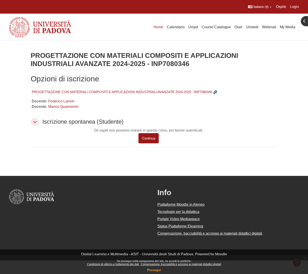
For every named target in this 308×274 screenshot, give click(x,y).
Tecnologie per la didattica (178, 212)
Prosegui (154, 270)
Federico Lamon (61, 101)
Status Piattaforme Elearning (180, 226)
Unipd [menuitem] (193, 27)
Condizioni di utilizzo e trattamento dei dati (113, 264)
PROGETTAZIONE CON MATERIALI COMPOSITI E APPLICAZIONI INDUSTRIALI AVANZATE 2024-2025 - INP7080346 (122, 92)
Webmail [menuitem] (269, 27)
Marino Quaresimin (63, 107)
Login (294, 7)
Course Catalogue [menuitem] (216, 27)
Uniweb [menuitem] (252, 27)
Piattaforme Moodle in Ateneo (181, 204)
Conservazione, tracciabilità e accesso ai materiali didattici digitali (181, 264)
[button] (259, 7)
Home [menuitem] (158, 27)
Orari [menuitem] (238, 27)
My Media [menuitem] (287, 27)
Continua (148, 138)
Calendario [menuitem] (176, 27)
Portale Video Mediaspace (178, 219)
